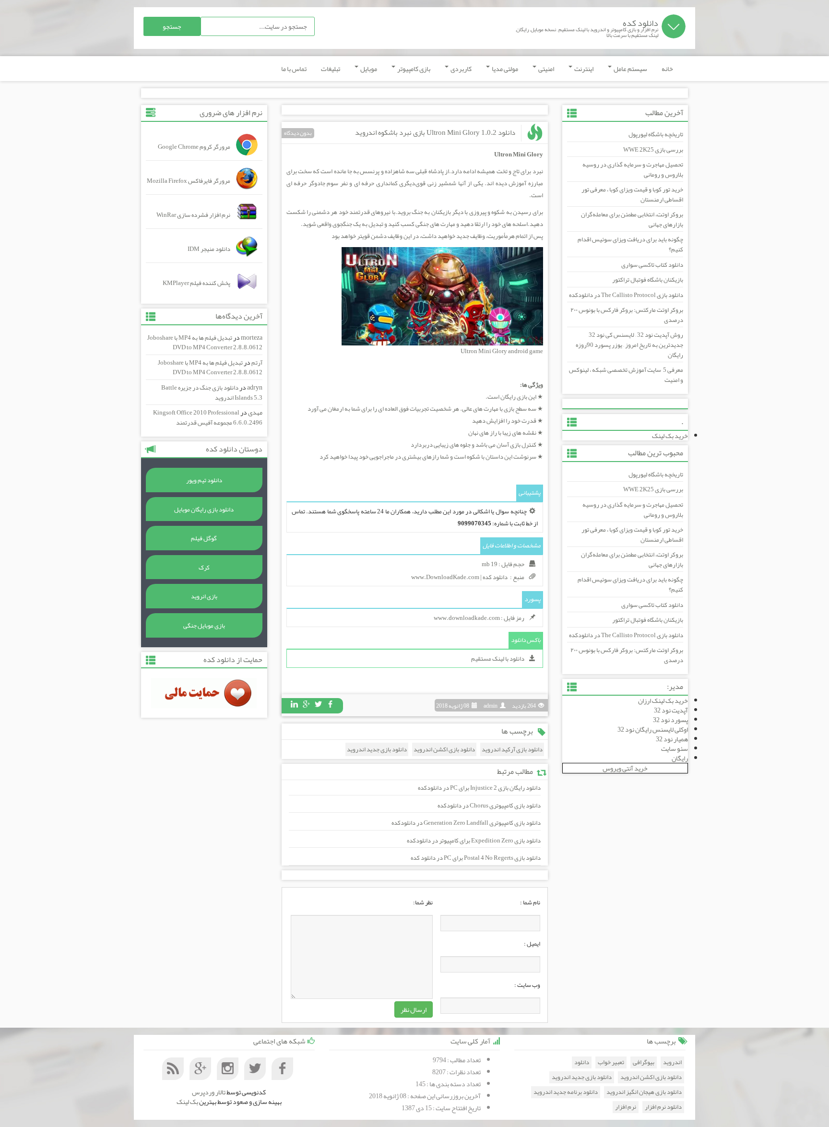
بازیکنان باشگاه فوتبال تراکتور (647, 279)
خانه (667, 68)
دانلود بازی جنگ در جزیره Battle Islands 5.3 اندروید (211, 392)
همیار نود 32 (672, 739)
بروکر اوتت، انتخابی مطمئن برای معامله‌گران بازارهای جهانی (632, 219)
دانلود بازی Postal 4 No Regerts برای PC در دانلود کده (476, 858)
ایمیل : (532, 943)
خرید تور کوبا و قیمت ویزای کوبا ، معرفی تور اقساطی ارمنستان (632, 194)
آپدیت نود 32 (671, 710)
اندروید (672, 1062)
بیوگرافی (643, 1062)
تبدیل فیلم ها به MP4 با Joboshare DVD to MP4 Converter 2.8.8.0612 (204, 343)
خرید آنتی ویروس (625, 768)
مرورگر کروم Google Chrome (194, 147)
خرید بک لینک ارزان (663, 700)
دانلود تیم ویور (204, 480)
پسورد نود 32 (670, 719)
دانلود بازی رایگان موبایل (204, 509)
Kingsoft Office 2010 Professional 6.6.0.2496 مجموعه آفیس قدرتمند (207, 417)
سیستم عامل (630, 68)
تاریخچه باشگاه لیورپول (655, 134)
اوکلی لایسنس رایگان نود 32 (652, 729)
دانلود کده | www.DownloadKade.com (459, 577)
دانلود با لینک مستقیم (497, 658)
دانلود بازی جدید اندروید (377, 749)
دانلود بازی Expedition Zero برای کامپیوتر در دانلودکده (474, 840)
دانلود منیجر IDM (209, 249)
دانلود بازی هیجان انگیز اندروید (644, 1092)
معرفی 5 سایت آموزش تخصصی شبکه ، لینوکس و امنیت (626, 375)
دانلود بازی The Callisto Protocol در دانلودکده (626, 295)
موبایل (368, 68)
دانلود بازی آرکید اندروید (512, 749)
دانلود (581, 1062)
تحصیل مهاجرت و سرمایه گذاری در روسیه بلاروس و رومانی (632, 169)
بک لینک (187, 1101)
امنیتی (545, 68)
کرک (204, 567)
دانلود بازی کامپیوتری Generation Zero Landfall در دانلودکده (466, 823)
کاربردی (461, 68)
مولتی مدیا (504, 68)
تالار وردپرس (208, 1092)
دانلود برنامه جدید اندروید (565, 1092)
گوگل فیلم (204, 538)
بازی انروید (204, 596)
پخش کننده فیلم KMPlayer (196, 283)
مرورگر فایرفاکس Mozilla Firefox (188, 181)
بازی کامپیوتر (413, 68)
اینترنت (583, 68)
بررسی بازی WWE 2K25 (653, 149)
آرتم (256, 362)
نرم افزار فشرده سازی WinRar (193, 215)
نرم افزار (625, 1107)
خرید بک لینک (670, 435)
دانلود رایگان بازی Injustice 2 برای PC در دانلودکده (479, 788)
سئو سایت (674, 748)
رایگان (680, 758)
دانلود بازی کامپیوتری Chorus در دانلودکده (489, 805)
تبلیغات (330, 68)
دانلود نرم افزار (663, 1107)
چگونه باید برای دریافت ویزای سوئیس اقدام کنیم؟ (630, 244)
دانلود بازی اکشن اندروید (444, 749)
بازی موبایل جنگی (204, 625)
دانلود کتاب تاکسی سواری (652, 265)
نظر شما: (423, 902)
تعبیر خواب (611, 1062)
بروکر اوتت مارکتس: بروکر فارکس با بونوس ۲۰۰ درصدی (626, 315)
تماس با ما (294, 68)
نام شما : (530, 902)
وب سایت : (527, 985)
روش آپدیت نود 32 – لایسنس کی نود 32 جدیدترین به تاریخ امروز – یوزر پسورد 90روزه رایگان (629, 345)
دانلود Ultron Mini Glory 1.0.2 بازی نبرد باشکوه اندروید (435, 132)
